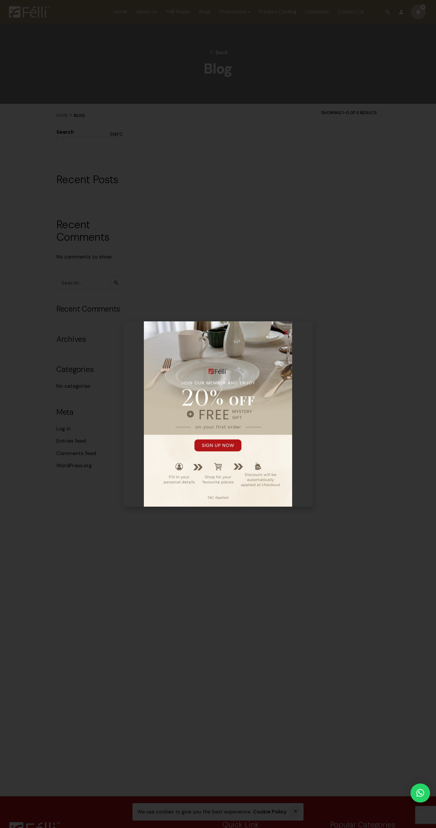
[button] (420, 793)
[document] (218, 414)
